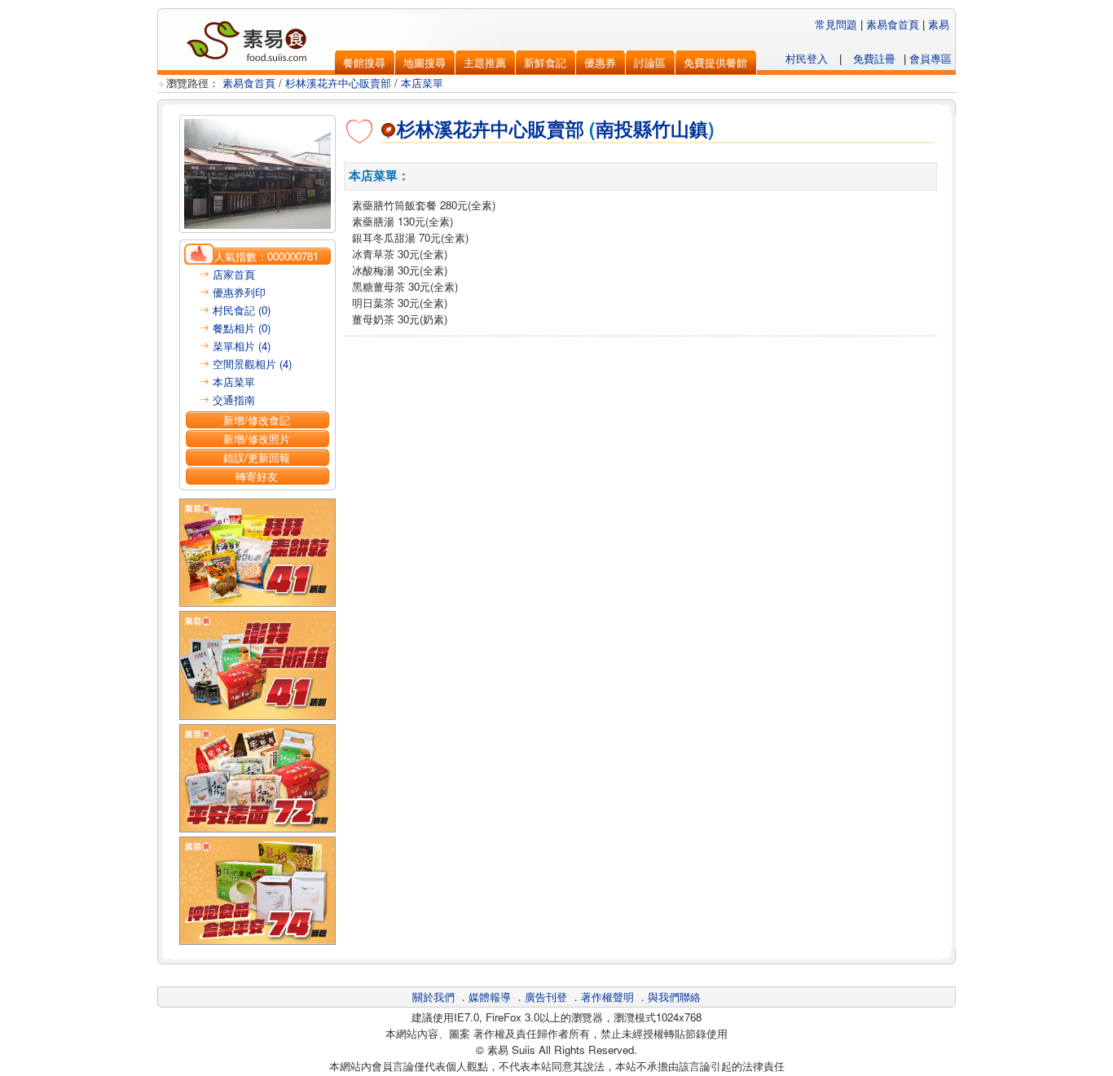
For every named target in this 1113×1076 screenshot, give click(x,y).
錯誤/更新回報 (256, 457)
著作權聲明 (607, 996)
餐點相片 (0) (242, 328)
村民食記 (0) (242, 310)
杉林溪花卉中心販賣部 (338, 82)
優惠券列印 (239, 292)
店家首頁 (234, 274)
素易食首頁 (892, 24)
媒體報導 (490, 996)
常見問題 (836, 24)
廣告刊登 (546, 996)
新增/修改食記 (256, 420)
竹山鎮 (680, 129)
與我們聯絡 (674, 996)
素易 (938, 24)
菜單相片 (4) (242, 346)
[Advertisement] (640, 377)
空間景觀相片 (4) (252, 363)
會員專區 (930, 58)
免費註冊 (874, 58)
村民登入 (806, 58)
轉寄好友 (256, 476)
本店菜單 (422, 82)
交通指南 (234, 399)
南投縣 (624, 129)
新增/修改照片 (256, 438)
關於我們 (433, 996)
